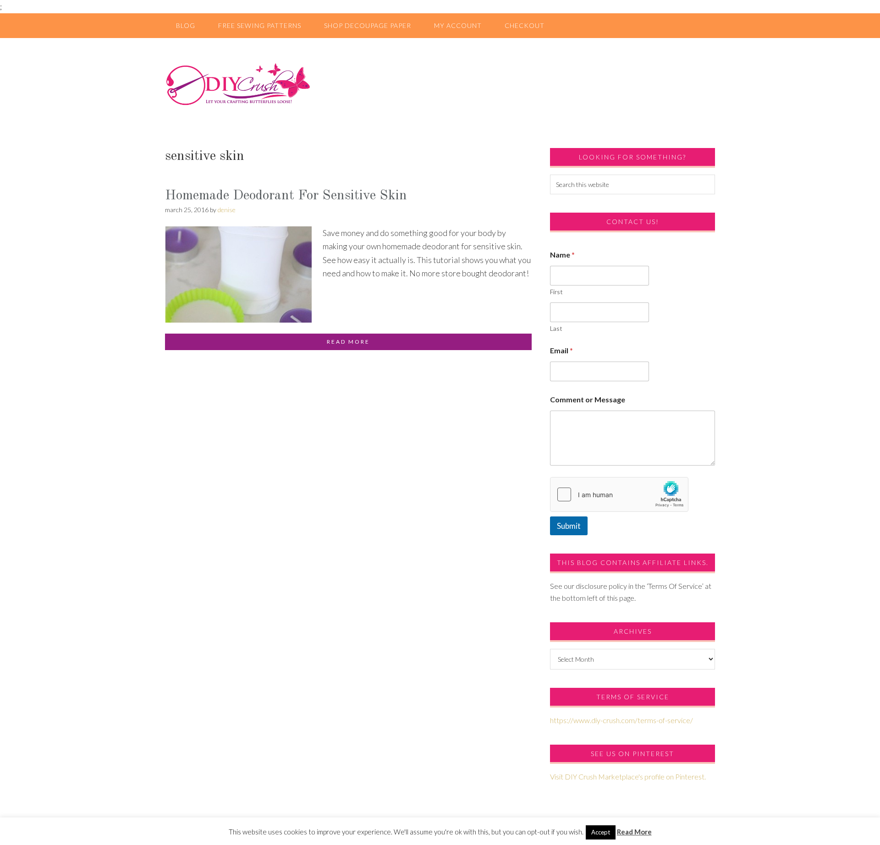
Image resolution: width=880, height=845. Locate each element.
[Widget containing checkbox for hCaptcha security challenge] (619, 494)
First (556, 292)
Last (556, 328)
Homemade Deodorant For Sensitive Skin (286, 196)
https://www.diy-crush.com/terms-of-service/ (621, 720)
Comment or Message (587, 399)
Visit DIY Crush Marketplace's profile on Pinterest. (628, 776)
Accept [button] (600, 832)
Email (561, 350)
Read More (634, 832)
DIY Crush (440, 84)
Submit (569, 526)
